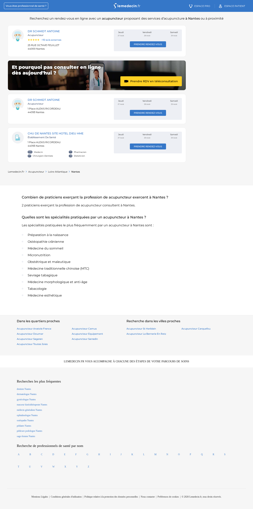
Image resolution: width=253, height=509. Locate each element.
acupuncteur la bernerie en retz (146, 333)
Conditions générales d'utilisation (66, 496)
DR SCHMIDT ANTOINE (44, 31)
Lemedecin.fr (16, 171)
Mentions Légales (39, 496)
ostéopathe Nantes (25, 420)
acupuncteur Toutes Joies (32, 344)
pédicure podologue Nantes (29, 431)
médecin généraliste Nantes (29, 410)
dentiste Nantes (24, 389)
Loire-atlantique (57, 171)
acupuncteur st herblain (141, 328)
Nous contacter (148, 496)
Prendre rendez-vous (148, 44)
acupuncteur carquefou (196, 328)
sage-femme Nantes (26, 436)
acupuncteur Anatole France (34, 328)
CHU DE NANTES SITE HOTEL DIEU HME (55, 133)
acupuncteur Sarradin (85, 338)
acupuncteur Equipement (87, 333)
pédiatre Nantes (24, 425)
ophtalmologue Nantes (27, 415)
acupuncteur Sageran (30, 338)
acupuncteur (36, 171)
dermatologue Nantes (27, 394)
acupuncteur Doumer (30, 333)
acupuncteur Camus (84, 328)
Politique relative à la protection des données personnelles (111, 496)
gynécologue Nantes (26, 399)
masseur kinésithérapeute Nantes (32, 404)
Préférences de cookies (168, 496)
